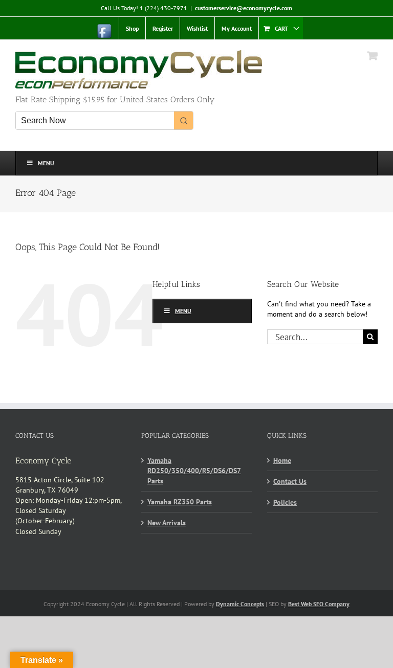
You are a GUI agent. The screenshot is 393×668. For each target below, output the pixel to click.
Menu (46, 163)
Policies (285, 502)
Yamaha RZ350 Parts (179, 501)
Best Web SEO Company (319, 604)
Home (282, 460)
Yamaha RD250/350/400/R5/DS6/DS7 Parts (194, 470)
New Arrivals (166, 522)
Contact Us (290, 481)
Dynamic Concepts (240, 604)
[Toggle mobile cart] (372, 55)
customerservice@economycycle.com (243, 8)
